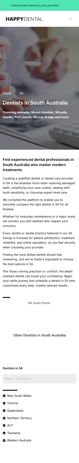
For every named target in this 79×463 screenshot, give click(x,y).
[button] (70, 18)
